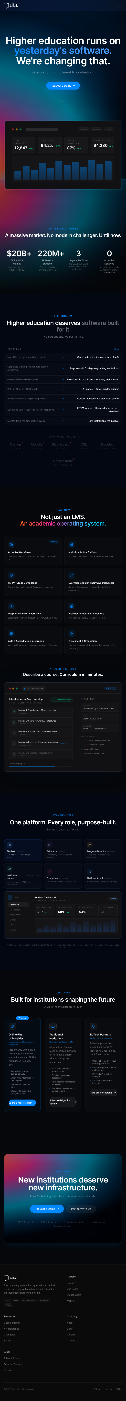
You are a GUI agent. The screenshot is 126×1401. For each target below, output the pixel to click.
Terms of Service (13, 1364)
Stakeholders (74, 1294)
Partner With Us (81, 1208)
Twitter (97, 1389)
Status (7, 1340)
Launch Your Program (20, 1102)
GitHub (119, 1389)
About (70, 1322)
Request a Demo (61, 85)
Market (70, 1300)
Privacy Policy (11, 1358)
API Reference (11, 1328)
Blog (69, 1328)
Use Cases (72, 1288)
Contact (71, 1340)
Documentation (12, 1322)
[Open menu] (119, 6)
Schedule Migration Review (60, 1102)
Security (8, 1370)
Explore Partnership (102, 1092)
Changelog (10, 1334)
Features (71, 1283)
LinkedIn (108, 1389)
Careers (71, 1334)
